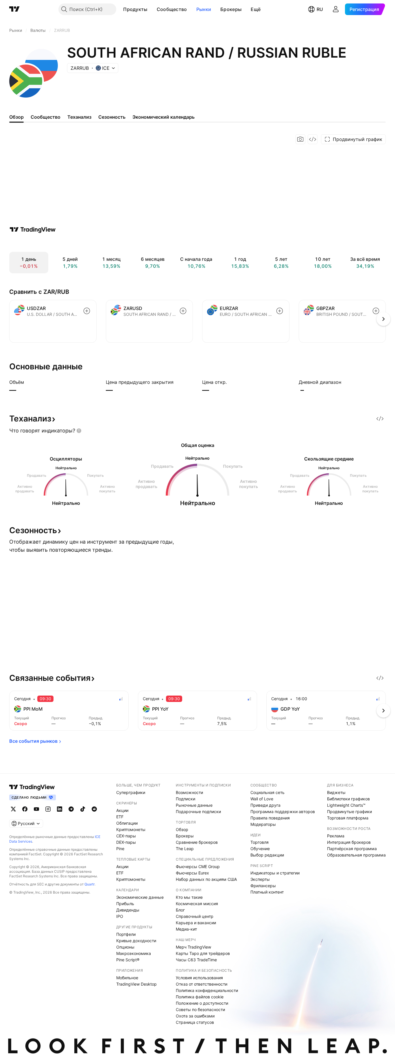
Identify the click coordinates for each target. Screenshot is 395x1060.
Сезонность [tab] (111, 117)
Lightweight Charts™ (346, 805)
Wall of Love (261, 798)
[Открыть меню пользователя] (336, 9)
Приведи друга (265, 805)
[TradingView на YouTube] (36, 809)
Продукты (135, 9)
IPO (119, 916)
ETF (119, 816)
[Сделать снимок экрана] (300, 139)
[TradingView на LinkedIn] (60, 809)
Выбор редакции (267, 854)
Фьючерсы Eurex (192, 872)
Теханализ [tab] (79, 117)
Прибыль (125, 903)
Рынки (203, 9)
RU (320, 9)
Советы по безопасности (200, 1009)
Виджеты (336, 792)
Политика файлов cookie (200, 996)
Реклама (335, 835)
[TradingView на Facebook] (25, 809)
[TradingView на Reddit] (94, 809)
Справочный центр (194, 916)
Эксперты (260, 879)
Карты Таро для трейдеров (203, 953)
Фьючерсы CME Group (198, 866)
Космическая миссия (197, 903)
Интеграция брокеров (349, 842)
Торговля (259, 842)
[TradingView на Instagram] (48, 809)
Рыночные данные (194, 805)
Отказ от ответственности (201, 984)
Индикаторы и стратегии (275, 872)
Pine (120, 848)
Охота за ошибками (195, 1015)
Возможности (189, 792)
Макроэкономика (133, 953)
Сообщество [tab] (45, 117)
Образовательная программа (356, 854)
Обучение (260, 848)
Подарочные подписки (198, 811)
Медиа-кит (186, 929)
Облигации (127, 823)
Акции (122, 810)
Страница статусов (195, 1022)
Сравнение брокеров (197, 842)
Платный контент (267, 892)
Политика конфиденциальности (207, 990)
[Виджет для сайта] (313, 139)
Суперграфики (130, 792)
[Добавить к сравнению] (87, 311)
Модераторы (263, 824)
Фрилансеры (263, 885)
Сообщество (172, 9)
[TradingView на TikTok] (83, 809)
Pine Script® (127, 959)
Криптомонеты (130, 829)
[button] (151, 9)
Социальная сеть (267, 792)
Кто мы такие (189, 897)
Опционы (125, 947)
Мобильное (127, 977)
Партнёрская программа (352, 848)
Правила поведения (270, 817)
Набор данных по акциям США (206, 879)
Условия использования (199, 977)
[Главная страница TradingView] (14, 9)
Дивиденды (127, 909)
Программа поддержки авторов (282, 811)
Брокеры (230, 9)
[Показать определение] (27, 382)
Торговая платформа (347, 817)
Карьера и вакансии (196, 922)
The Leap (185, 848)
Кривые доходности (136, 940)
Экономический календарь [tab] (163, 117)
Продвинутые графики (349, 811)
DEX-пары (126, 842)
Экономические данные (140, 897)
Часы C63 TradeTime (196, 959)
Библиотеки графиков (348, 798)
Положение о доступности (202, 1003)
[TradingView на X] (13, 809)
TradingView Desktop (136, 984)
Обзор (182, 829)
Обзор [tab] (16, 117)
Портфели (126, 934)
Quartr (89, 884)
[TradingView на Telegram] (71, 809)
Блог (180, 909)
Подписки (185, 798)
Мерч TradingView (193, 947)
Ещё (256, 9)
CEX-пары (126, 835)
